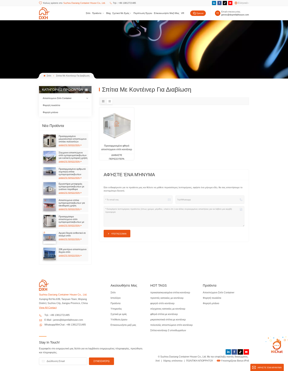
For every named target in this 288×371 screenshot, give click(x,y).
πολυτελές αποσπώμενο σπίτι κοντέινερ (171, 325)
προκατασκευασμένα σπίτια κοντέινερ (170, 292)
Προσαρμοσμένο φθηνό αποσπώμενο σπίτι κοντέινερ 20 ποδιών (116, 147)
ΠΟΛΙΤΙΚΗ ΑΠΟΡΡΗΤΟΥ (199, 360)
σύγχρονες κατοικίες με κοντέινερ (167, 308)
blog (108, 13)
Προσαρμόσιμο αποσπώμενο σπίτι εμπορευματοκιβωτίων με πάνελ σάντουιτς (71, 219)
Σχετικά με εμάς (120, 13)
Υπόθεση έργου (119, 319)
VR (182, 13)
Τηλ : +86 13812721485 (124, 3)
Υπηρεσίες (116, 308)
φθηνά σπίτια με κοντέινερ (164, 314)
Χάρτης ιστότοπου (173, 360)
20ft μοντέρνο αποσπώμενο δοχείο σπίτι (72, 250)
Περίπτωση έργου (143, 13)
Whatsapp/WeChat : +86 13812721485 (65, 324)
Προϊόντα (97, 13)
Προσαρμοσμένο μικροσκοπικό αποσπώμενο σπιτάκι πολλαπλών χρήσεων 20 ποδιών (72, 139)
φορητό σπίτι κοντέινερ (162, 303)
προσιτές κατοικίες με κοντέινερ (166, 298)
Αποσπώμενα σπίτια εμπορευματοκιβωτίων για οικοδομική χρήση (72, 203)
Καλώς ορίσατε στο (74, 3)
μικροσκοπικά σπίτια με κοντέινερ (168, 319)
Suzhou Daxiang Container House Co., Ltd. (63, 294)
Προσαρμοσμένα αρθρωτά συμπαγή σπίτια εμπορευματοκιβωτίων (72, 172)
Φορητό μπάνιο (50, 112)
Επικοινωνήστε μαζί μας (166, 13)
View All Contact (48, 307)
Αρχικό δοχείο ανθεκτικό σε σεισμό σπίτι (72, 234)
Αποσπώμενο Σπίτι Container (57, 98)
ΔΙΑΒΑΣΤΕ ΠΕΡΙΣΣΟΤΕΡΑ (69, 145)
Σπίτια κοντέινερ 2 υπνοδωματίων (168, 330)
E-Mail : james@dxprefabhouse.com (63, 320)
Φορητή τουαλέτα (51, 105)
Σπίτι (88, 13)
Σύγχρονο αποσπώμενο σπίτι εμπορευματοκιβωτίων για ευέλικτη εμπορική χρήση (73, 155)
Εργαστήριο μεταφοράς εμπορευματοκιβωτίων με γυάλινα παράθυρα (71, 186)
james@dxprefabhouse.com (235, 14)
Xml (157, 360)
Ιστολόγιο (116, 298)
